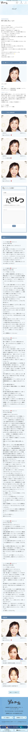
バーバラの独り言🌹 (7, 242)
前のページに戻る (13, 692)
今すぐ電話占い (7, 717)
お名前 (4, 192)
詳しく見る (22, 62)
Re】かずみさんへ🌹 (7, 338)
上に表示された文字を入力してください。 (12, 205)
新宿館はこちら (20, 717)
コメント (5, 209)
